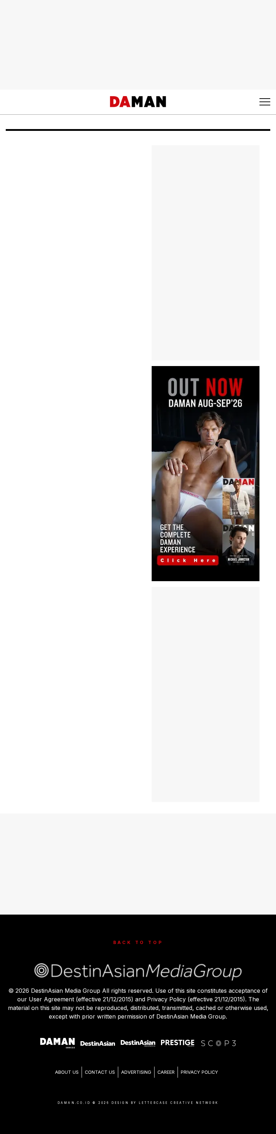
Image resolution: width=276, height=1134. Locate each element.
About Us (67, 1072)
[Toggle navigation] (264, 102)
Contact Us (100, 1072)
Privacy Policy (199, 1072)
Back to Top (138, 942)
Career (166, 1072)
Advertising (136, 1072)
